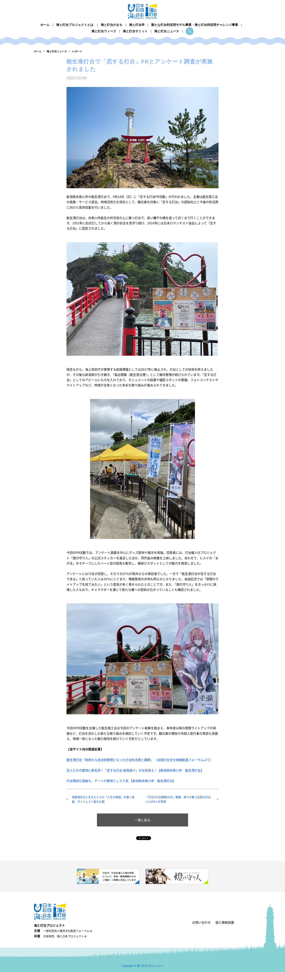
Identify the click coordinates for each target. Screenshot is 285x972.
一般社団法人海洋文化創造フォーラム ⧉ (67, 931)
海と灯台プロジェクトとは (74, 24)
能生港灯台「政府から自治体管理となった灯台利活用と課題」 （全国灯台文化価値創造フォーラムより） (139, 759)
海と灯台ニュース (166, 31)
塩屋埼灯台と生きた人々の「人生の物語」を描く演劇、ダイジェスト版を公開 (103, 799)
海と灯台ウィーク (104, 31)
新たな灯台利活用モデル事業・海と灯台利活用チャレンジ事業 (194, 24)
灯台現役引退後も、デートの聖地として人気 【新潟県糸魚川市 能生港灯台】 (121, 780)
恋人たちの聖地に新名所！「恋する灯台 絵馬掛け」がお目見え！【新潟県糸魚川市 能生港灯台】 (135, 770)
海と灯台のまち (112, 24)
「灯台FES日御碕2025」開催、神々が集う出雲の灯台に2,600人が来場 (178, 799)
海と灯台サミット (135, 31)
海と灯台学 (137, 24)
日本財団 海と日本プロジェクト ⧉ (64, 936)
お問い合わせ (201, 922)
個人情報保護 (224, 922)
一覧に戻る (142, 820)
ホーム (45, 24)
